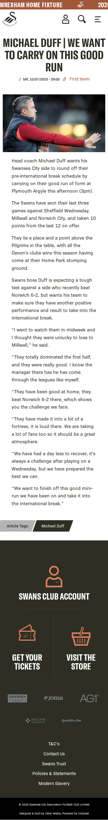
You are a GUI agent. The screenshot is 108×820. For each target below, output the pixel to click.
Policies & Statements (54, 773)
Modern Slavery (54, 783)
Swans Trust (54, 763)
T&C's (54, 743)
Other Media (53, 813)
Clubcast (83, 813)
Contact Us (54, 753)
